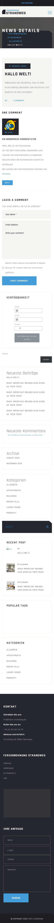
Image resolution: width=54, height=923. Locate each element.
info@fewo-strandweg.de (14, 719)
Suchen (5, 354)
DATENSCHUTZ (9, 773)
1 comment (18, 100)
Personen (17, 324)
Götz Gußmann (35, 919)
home (11, 619)
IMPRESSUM (8, 768)
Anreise (17, 307)
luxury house (14, 507)
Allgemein (12, 484)
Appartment (15, 613)
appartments (14, 490)
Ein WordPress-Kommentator (19, 139)
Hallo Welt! (13, 377)
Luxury (24, 619)
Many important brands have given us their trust (26, 385)
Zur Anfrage (27, 3)
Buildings (12, 496)
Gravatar (6, 173)
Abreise (17, 315)
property (11, 512)
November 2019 (14, 463)
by (6, 100)
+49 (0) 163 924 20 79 (13, 729)
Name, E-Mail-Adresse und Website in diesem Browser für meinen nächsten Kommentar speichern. (25, 268)
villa (27, 625)
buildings (33, 613)
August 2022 (13, 457)
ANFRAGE (7, 763)
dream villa (13, 501)
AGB (5, 778)
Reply (7, 183)
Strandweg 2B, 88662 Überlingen (17, 739)
